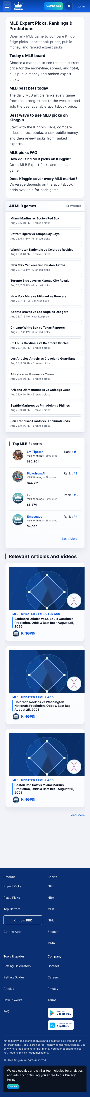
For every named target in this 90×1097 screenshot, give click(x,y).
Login (81, 6)
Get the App (53, 5)
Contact (53, 966)
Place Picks (11, 897)
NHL (51, 920)
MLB (51, 909)
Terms (52, 1000)
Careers (53, 977)
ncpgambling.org (38, 1052)
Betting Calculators (17, 966)
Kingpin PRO (23, 920)
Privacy (53, 988)
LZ (29, 495)
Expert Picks (12, 886)
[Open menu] (7, 6)
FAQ (6, 1011)
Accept (13, 1086)
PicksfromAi (36, 473)
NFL (51, 886)
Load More (70, 538)
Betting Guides (13, 977)
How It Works (12, 1000)
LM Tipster (35, 452)
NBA (51, 897)
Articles (8, 988)
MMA (51, 943)
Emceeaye (34, 516)
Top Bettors (11, 909)
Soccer (53, 931)
